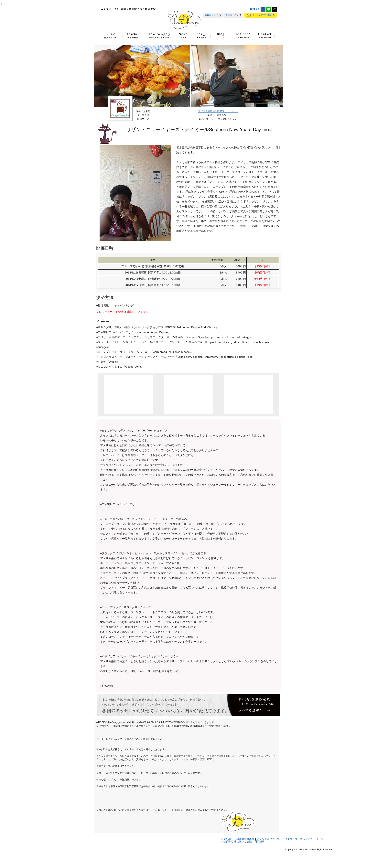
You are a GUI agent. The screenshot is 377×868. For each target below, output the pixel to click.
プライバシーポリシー (313, 839)
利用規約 (259, 841)
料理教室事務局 (245, 839)
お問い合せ (227, 839)
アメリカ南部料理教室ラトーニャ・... (218, 111)
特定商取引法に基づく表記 (236, 841)
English (254, 8)
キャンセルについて (268, 839)
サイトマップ (290, 839)
